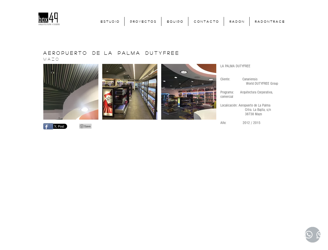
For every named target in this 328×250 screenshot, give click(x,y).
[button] (70, 92)
